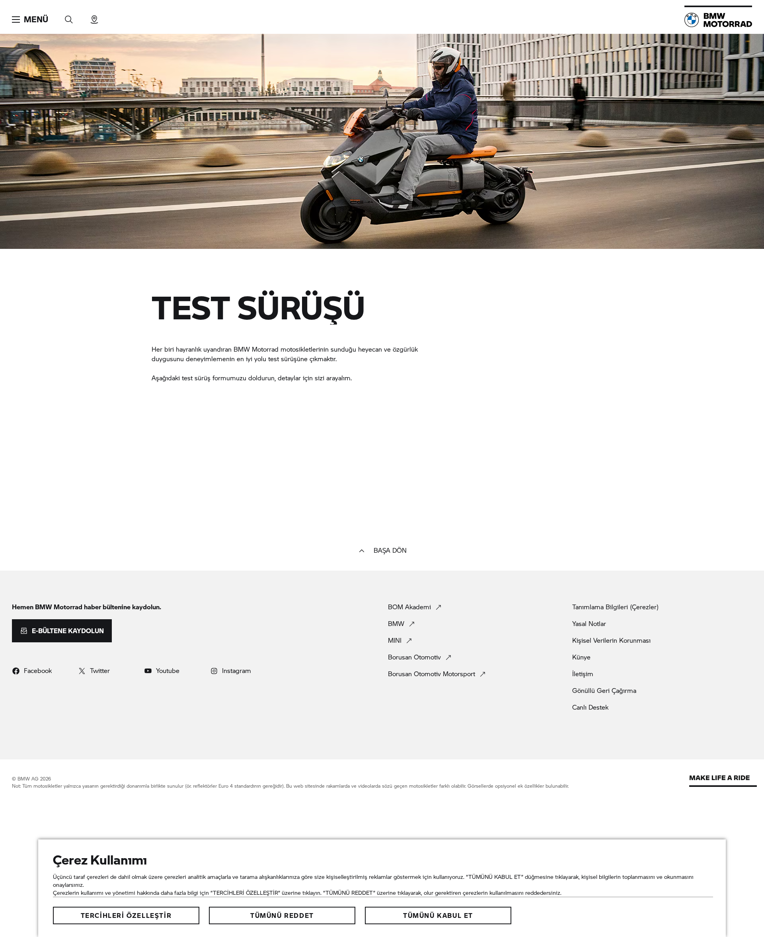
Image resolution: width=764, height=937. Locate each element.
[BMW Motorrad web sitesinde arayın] (69, 17)
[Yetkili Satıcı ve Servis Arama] (94, 17)
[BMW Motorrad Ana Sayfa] (718, 20)
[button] (30, 19)
